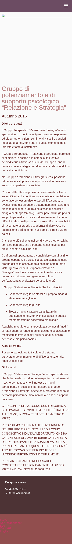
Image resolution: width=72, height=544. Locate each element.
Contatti (5, 528)
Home (4, 520)
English (4, 531)
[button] (36, 522)
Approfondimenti (11, 522)
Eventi (4, 525)
